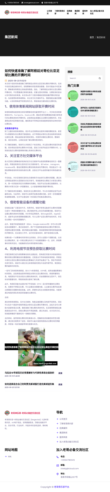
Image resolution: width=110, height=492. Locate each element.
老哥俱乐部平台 (61, 486)
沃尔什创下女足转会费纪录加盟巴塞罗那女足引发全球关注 (90, 146)
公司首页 (49, 12)
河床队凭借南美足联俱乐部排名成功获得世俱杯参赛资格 (90, 127)
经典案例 (69, 12)
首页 (92, 37)
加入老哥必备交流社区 (97, 12)
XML (9, 456)
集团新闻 (77, 12)
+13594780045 (13, 3)
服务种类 (85, 12)
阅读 (60, 373)
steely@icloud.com (31, 3)
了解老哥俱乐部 (60, 12)
